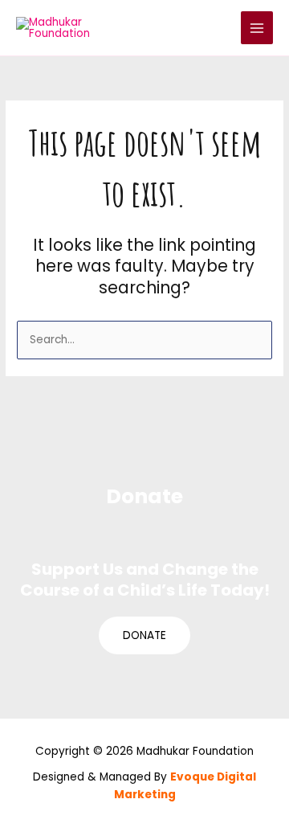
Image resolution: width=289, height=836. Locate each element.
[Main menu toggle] (257, 27)
